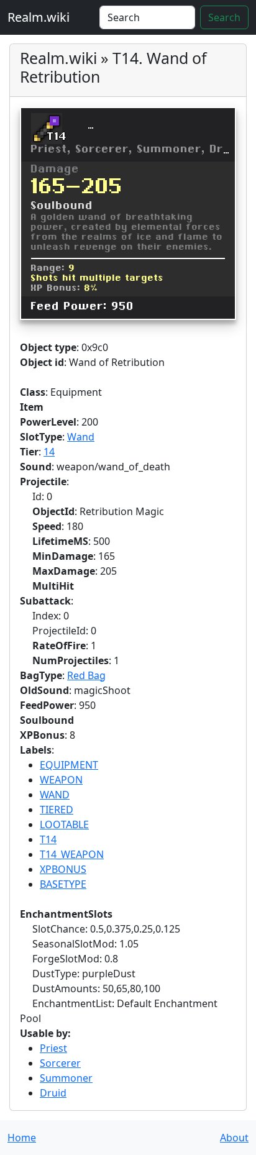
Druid (53, 1093)
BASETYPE (63, 884)
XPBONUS (63, 869)
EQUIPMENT (69, 765)
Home (21, 1137)
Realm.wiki (38, 17)
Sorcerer (60, 1063)
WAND (55, 794)
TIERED (56, 809)
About (234, 1137)
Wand (80, 437)
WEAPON (61, 780)
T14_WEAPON (72, 854)
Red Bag (86, 675)
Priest (53, 1048)
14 (49, 452)
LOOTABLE (64, 824)
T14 (48, 839)
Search (224, 17)
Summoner (66, 1078)
